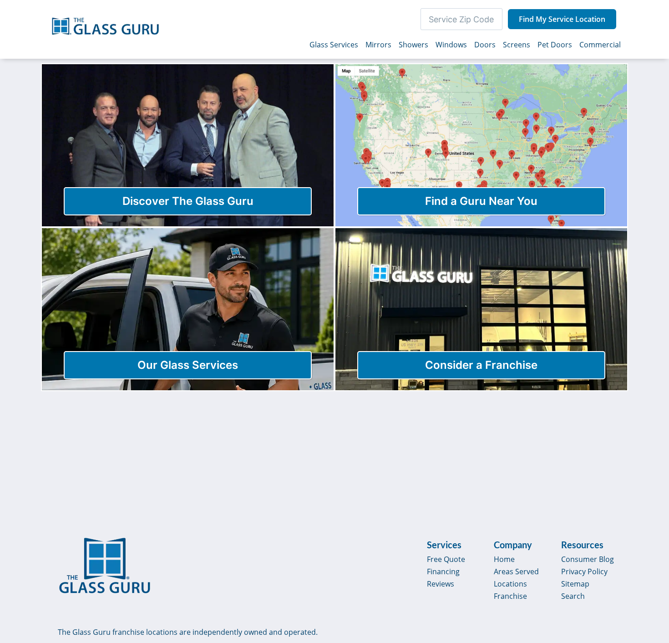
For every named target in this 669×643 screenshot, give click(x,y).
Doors (485, 45)
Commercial (600, 45)
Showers (413, 45)
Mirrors (378, 45)
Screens (516, 45)
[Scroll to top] (652, 558)
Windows (451, 45)
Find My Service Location (562, 19)
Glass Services (333, 45)
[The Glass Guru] (104, 565)
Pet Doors (554, 45)
